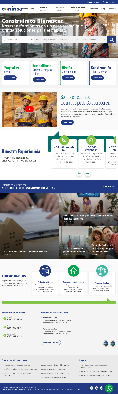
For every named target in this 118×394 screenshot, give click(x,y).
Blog (103, 9)
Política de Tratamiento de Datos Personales (96, 371)
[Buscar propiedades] (111, 39)
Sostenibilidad (28, 9)
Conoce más (10, 78)
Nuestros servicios (44, 8)
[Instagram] (101, 388)
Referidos (94, 9)
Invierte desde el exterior (78, 8)
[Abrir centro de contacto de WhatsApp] (109, 388)
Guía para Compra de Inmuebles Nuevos (55, 365)
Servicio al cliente (59, 8)
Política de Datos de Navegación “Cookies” (96, 376)
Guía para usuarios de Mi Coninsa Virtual (55, 373)
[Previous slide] (79, 173)
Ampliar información (51, 342)
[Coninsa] (12, 8)
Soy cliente (109, 2)
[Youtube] (96, 388)
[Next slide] (88, 173)
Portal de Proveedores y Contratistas (17, 365)
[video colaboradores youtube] (29, 109)
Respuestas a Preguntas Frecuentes (53, 377)
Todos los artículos (106, 186)
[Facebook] (91, 388)
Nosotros (112, 9)
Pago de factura (92, 2)
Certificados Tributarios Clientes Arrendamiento (20, 369)
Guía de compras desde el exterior (53, 369)
